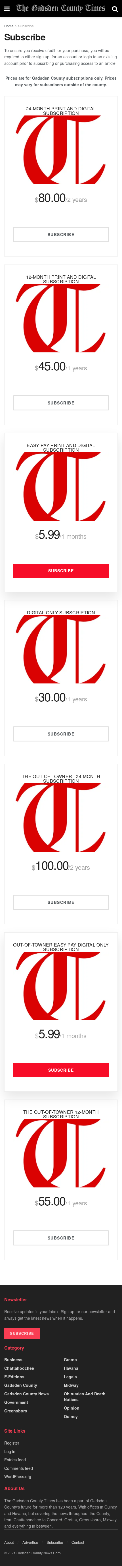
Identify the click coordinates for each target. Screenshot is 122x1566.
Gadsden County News (26, 1393)
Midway (71, 1385)
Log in (9, 1451)
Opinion (71, 1408)
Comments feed (18, 1468)
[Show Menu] (7, 8)
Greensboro (15, 1411)
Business (13, 1359)
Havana (71, 1368)
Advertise (30, 1542)
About (9, 1542)
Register (11, 1443)
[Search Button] (115, 8)
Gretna (70, 1359)
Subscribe (26, 25)
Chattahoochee (19, 1368)
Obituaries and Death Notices (85, 1396)
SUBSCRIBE (22, 1333)
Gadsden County (20, 1385)
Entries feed (15, 1459)
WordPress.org (17, 1476)
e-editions (14, 1376)
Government (16, 1402)
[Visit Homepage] (60, 8)
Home (9, 25)
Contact (77, 1542)
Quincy (71, 1416)
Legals (70, 1376)
